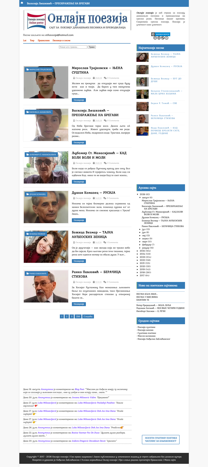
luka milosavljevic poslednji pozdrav (96, 402)
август (146, 197)
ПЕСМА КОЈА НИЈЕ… (147, 294)
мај (144, 235)
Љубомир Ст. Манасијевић (42, 154)
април (145, 238)
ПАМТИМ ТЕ (142, 300)
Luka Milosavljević (46, 402)
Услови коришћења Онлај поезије (99, 459)
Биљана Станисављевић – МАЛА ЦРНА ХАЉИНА (167, 92)
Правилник (44, 40)
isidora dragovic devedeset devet (88, 441)
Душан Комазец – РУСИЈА (93, 193)
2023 (143, 257)
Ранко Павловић (37, 273)
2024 (143, 253)
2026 (143, 194)
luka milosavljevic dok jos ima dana (96, 411)
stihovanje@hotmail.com (59, 35)
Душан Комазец (37, 194)
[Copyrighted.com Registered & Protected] (160, 34)
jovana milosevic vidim (84, 397)
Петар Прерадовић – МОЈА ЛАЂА (153, 305)
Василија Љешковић (40, 112)
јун (144, 232)
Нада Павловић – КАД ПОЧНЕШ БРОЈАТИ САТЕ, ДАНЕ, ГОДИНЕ (165, 131)
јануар (146, 247)
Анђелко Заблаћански (67, 459)
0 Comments (113, 78)
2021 (142, 263)
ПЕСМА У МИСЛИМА (147, 297)
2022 (143, 260)
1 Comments (112, 242)
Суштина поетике (147, 333)
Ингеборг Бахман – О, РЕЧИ (150, 311)
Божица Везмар (37, 234)
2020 (143, 266)
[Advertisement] (77, 58)
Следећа (88, 316)
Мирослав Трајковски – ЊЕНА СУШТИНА (158, 201)
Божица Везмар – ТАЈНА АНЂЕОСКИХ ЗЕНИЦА (166, 55)
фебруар (147, 244)
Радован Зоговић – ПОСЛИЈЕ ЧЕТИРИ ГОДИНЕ (160, 308)
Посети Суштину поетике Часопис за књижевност (161, 439)
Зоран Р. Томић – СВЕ (164, 103)
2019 (142, 269)
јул (144, 229)
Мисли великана (146, 336)
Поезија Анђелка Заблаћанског (154, 339)
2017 (142, 275)
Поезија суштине (146, 327)
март (145, 241)
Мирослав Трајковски (40, 69)
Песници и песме (61, 40)
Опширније (79, 100)
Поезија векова (145, 330)
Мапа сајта (170, 459)
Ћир (32, 40)
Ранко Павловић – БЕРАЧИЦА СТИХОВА (163, 117)
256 (78, 316)
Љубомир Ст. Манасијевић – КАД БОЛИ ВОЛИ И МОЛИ (162, 213)
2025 (143, 250)
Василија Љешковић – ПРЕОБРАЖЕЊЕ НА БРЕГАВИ (58, 3)
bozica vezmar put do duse (85, 432)
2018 (142, 272)
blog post (79, 389)
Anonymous (47, 389)
